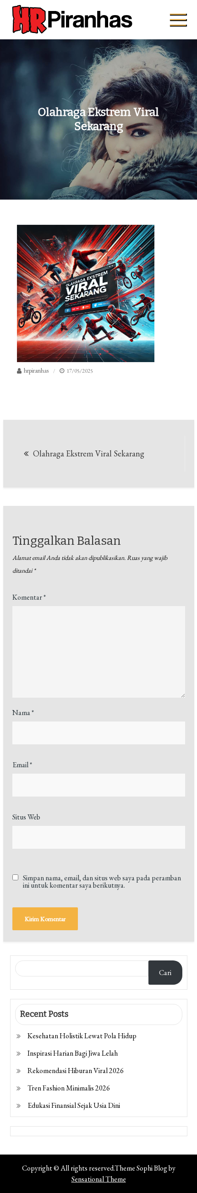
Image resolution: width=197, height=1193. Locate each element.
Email (22, 765)
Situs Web (26, 817)
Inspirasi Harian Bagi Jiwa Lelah (72, 1053)
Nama (23, 712)
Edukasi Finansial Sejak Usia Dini (73, 1105)
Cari (165, 972)
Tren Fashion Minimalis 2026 (68, 1088)
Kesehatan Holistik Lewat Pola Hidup (82, 1036)
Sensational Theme (98, 1179)
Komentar (29, 597)
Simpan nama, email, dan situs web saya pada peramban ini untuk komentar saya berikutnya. (102, 881)
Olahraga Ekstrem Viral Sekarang (88, 453)
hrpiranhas (36, 370)
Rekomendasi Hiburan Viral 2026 (75, 1070)
